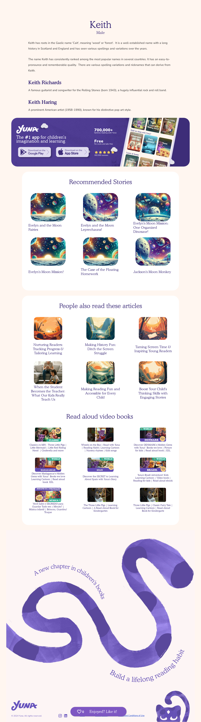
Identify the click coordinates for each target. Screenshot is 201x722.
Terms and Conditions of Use (131, 715)
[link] (34, 152)
